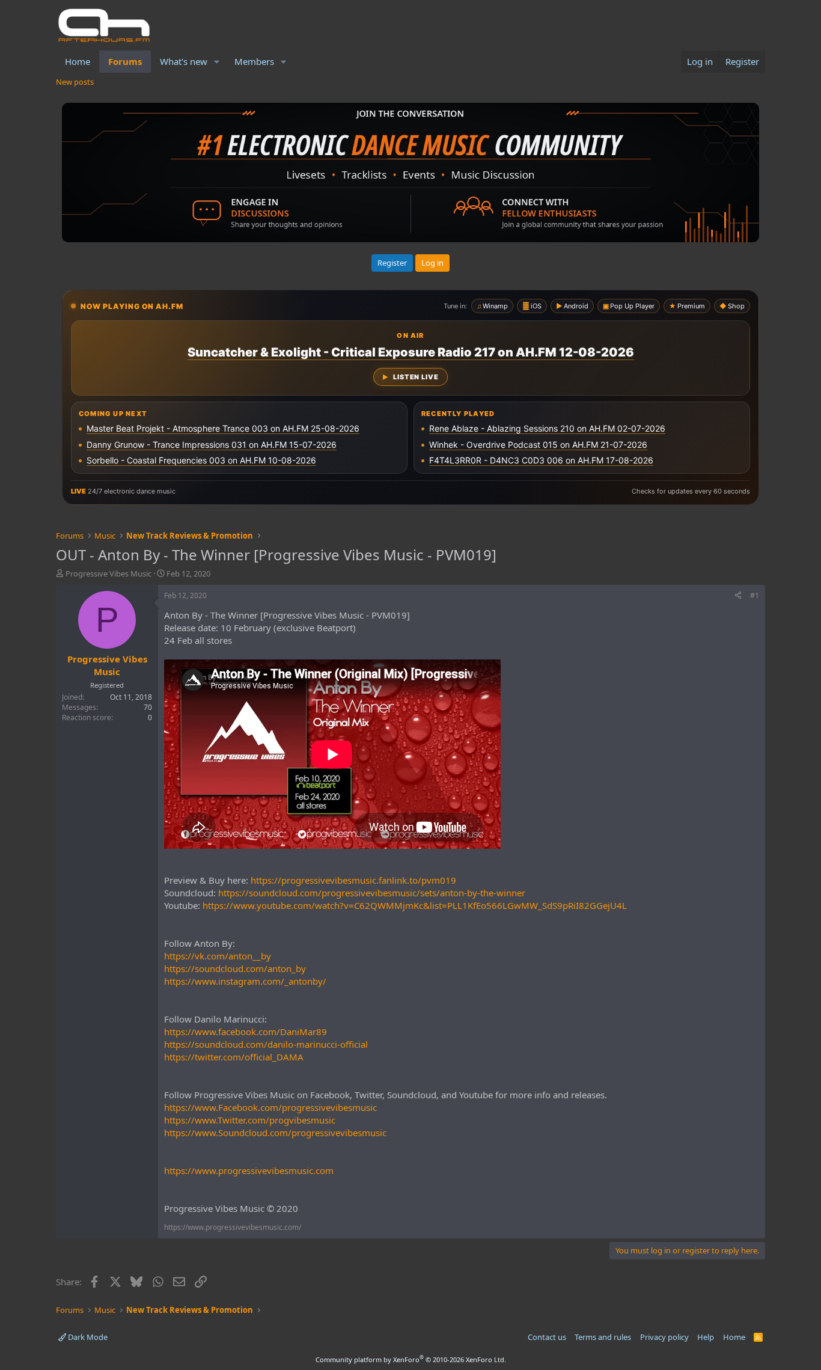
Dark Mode (87, 1337)
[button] (217, 61)
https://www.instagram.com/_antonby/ (245, 981)
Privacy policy (664, 1337)
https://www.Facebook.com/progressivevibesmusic (270, 1107)
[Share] (738, 596)
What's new (183, 61)
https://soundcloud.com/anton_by (235, 968)
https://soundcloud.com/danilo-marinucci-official (266, 1044)
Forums (125, 61)
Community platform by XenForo (411, 1359)
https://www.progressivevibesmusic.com (249, 1170)
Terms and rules (603, 1337)
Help (705, 1337)
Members (254, 61)
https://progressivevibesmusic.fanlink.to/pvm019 (353, 880)
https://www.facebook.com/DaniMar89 (245, 1032)
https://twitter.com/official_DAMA (234, 1057)
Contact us (547, 1337)
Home (77, 61)
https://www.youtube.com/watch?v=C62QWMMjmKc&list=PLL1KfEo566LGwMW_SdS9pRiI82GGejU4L (415, 905)
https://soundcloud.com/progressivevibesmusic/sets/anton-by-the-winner (371, 893)
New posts (75, 81)
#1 (754, 595)
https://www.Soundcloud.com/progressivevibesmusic (275, 1133)
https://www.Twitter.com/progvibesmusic (249, 1120)
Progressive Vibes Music (108, 573)
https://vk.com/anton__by (217, 956)
